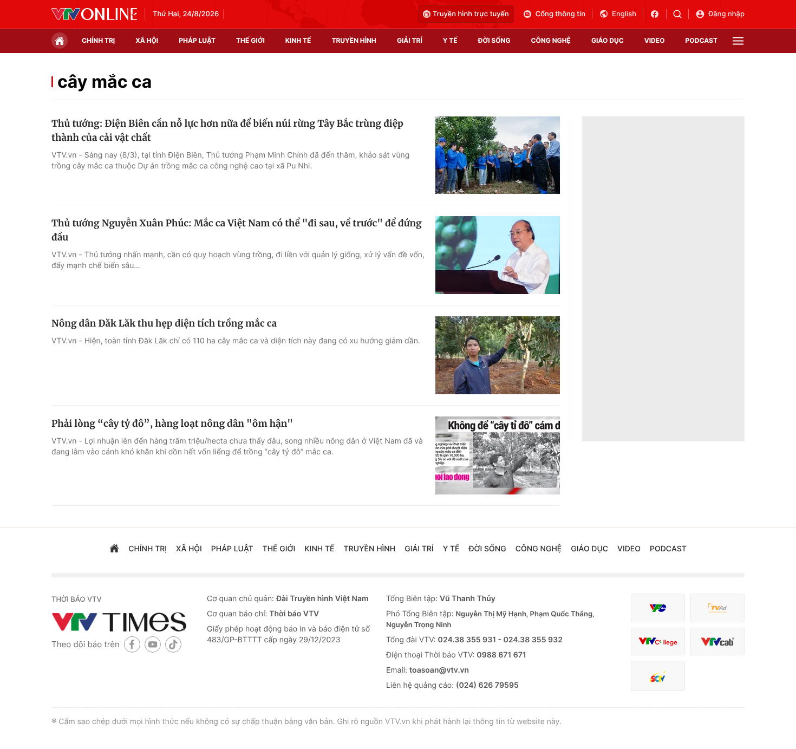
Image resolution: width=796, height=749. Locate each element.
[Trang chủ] (59, 40)
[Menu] (738, 41)
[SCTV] (658, 676)
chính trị (98, 40)
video (654, 40)
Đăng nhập (726, 14)
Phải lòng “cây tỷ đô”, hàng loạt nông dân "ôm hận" (172, 423)
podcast (701, 40)
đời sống (494, 40)
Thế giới (250, 40)
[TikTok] (173, 644)
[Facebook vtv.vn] (658, 14)
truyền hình (353, 40)
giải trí (409, 40)
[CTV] (658, 641)
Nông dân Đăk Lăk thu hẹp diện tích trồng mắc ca (164, 323)
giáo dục (607, 40)
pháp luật (197, 40)
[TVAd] (717, 608)
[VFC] (658, 608)
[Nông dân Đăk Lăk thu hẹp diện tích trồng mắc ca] (497, 355)
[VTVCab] (717, 641)
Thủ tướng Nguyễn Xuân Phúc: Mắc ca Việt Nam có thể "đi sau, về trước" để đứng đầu (236, 230)
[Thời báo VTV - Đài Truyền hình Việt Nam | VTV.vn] (94, 14)
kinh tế (298, 40)
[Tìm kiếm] (681, 14)
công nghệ (551, 40)
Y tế (450, 40)
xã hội (146, 40)
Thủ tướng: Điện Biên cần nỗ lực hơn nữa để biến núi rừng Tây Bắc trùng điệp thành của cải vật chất (227, 131)
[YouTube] (153, 644)
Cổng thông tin (560, 14)
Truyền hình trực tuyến (471, 14)
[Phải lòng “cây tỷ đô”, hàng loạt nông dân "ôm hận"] (497, 455)
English (624, 14)
